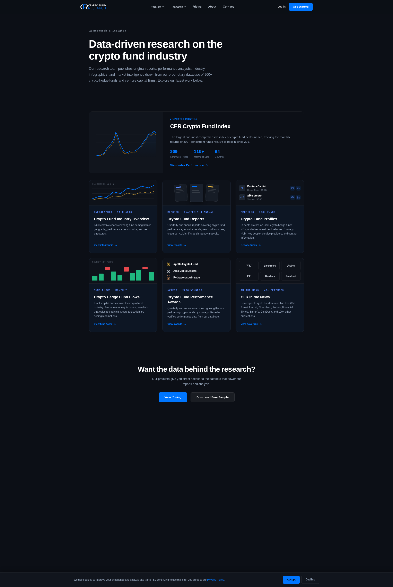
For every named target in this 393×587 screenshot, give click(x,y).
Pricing (197, 6)
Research (177, 7)
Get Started (301, 6)
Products (155, 7)
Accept (291, 579)
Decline (310, 579)
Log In (282, 6)
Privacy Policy (215, 579)
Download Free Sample (212, 397)
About (212, 6)
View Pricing (173, 397)
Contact (228, 6)
